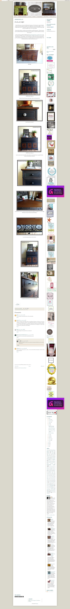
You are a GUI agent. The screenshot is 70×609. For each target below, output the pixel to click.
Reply (17, 317)
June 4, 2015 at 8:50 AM (23, 348)
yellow (48, 493)
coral (47, 457)
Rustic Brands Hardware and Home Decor (35, 34)
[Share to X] (26, 308)
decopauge (49, 458)
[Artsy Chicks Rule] (51, 327)
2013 (48, 443)
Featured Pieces (39, 16)
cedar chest (49, 454)
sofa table (50, 486)
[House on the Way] (52, 291)
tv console (51, 489)
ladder (47, 475)
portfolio (50, 481)
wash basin (52, 490)
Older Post (42, 366)
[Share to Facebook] (27, 308)
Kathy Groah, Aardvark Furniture (22, 334)
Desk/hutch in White (51, 429)
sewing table (48, 484)
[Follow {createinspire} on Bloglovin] (50, 27)
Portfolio (34, 16)
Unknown (18, 348)
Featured (54, 461)
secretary (50, 483)
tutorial (48, 489)
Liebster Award (52, 16)
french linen (52, 462)
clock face (49, 456)
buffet (19, 309)
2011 (48, 446)
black (18, 309)
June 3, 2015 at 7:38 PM (21, 329)
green (54, 470)
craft (49, 457)
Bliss (17, 329)
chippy (54, 455)
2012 (48, 444)
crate (52, 457)
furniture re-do (23, 309)
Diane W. (18, 320)
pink (47, 481)
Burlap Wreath (52, 520)
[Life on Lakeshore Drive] (50, 299)
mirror (49, 479)
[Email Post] (23, 308)
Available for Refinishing (22, 16)
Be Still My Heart (52, 536)
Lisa (18, 308)
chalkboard (48, 455)
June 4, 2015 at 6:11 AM (30, 334)
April (49, 436)
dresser (54, 459)
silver (47, 486)
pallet (54, 479)
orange (52, 479)
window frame (52, 491)
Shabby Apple (53, 484)
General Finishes (52, 467)
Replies (19, 339)
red (47, 482)
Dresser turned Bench (53, 528)
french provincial (50, 463)
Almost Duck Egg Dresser (53, 572)
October (50, 419)
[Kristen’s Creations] (51, 121)
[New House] (51, 160)
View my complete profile (51, 515)
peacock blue (52, 480)
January (50, 440)
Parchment (48, 480)
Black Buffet (53, 564)
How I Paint (46, 16)
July (49, 423)
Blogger (37, 603)
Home (15, 16)
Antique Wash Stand (51, 428)
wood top (26, 309)
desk (48, 459)
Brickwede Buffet (51, 433)
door (51, 459)
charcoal (52, 455)
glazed (51, 468)
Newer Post (16, 366)
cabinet (52, 453)
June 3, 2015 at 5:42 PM (23, 320)
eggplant (50, 460)
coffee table (52, 456)
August (50, 422)
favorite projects (49, 461)
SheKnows (48, 485)
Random (53, 481)
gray (51, 470)
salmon (53, 482)
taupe (53, 487)
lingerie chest (48, 477)
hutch (53, 473)
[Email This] (25, 308)
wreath (53, 492)
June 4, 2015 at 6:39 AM (24, 341)
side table (52, 485)
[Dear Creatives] (51, 243)
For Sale (29, 16)
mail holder (51, 478)
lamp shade (53, 475)
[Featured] (52, 385)
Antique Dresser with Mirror (51, 431)
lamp (50, 475)
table (51, 487)
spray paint (54, 486)
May (49, 434)
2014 (48, 442)
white (48, 491)
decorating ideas (53, 458)
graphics (48, 470)
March (50, 437)
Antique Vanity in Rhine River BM (51, 426)
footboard (49, 462)
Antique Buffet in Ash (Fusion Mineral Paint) (53, 555)
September (50, 420)
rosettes (50, 482)
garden (47, 467)
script (47, 483)
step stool (49, 487)
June (49, 424)
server (53, 483)
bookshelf (48, 452)
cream (54, 457)
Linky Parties (52, 477)
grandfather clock (52, 469)
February (50, 438)
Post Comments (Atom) (22, 367)
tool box (48, 488)
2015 (48, 418)
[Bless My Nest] (51, 103)
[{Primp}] (51, 263)
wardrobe (49, 490)
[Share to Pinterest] (28, 308)
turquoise (52, 488)
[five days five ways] (51, 337)
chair (53, 454)
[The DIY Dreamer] (51, 362)
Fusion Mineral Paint (51, 466)
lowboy (48, 478)
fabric (53, 460)
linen (53, 476)
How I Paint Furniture (53, 580)
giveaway (48, 468)
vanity (54, 489)
